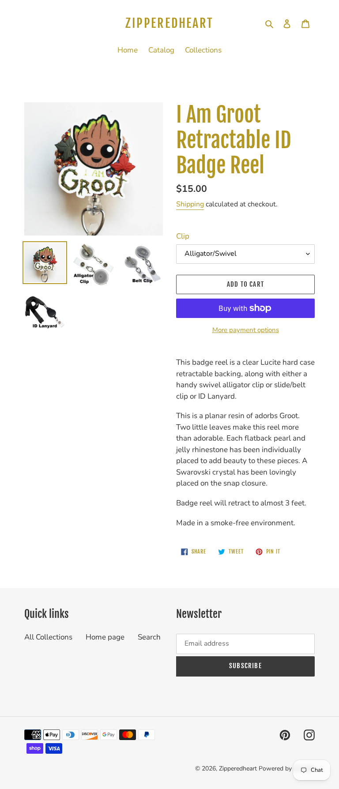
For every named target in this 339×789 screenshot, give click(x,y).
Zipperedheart (169, 23)
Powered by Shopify (287, 768)
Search (149, 637)
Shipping (190, 204)
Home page (105, 637)
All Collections (48, 637)
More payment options (245, 329)
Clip (182, 236)
